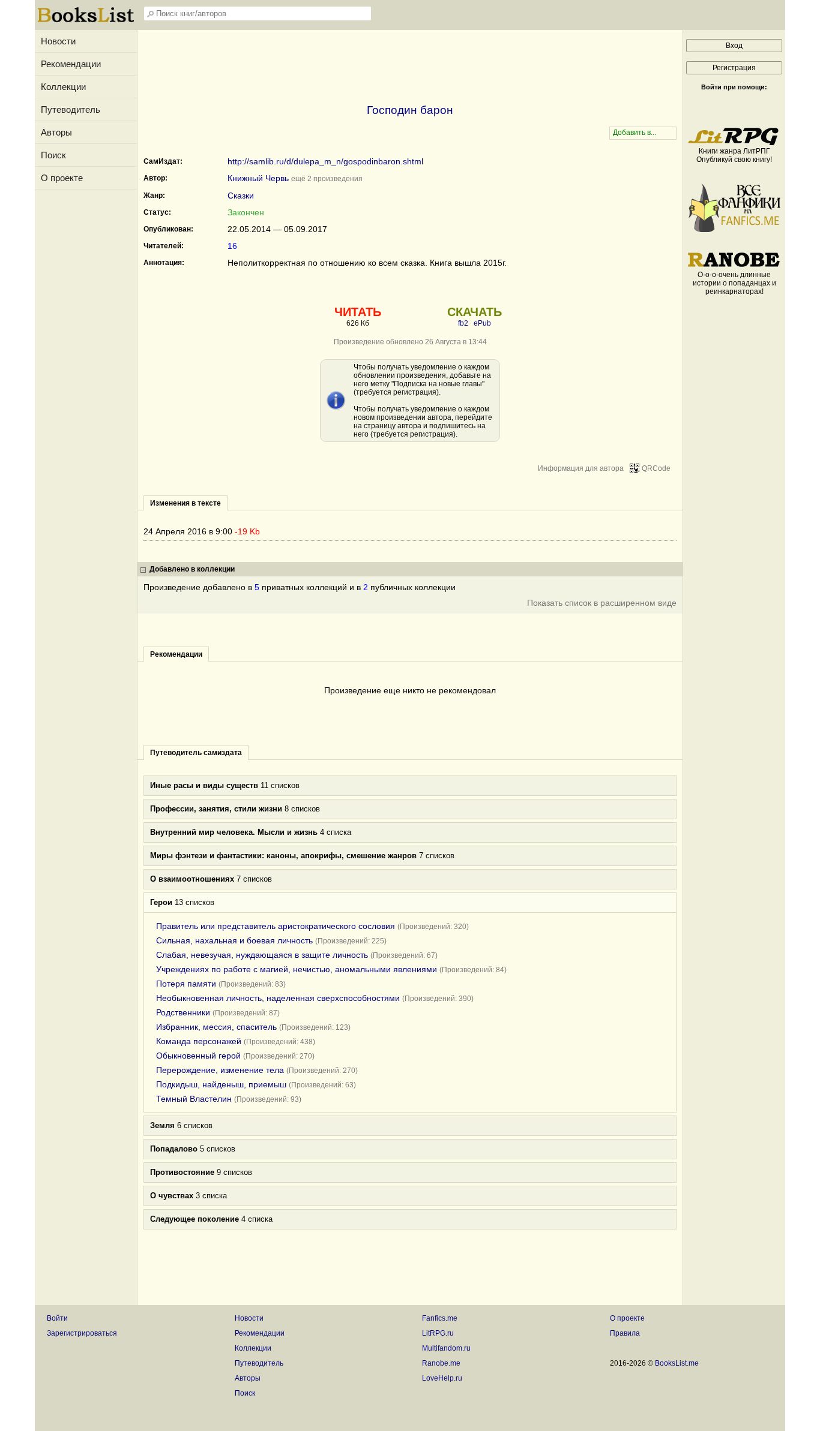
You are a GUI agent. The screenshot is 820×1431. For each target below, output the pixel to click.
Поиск (53, 155)
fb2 (463, 323)
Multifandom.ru (446, 1348)
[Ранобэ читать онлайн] (734, 266)
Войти (57, 1318)
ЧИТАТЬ (357, 311)
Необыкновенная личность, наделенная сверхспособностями (278, 998)
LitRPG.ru (438, 1333)
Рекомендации (71, 64)
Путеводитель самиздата (196, 752)
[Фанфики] (734, 230)
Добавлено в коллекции (192, 569)
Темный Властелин (194, 1099)
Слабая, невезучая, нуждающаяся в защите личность (262, 955)
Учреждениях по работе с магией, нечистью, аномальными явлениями (296, 969)
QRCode (656, 468)
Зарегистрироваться (82, 1333)
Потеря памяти (186, 983)
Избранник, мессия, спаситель (216, 1027)
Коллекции (63, 87)
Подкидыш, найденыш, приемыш (221, 1084)
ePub (482, 323)
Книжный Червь (258, 178)
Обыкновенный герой (198, 1055)
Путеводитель (70, 109)
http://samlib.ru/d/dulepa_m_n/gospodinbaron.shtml (325, 161)
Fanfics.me (439, 1318)
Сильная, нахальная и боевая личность (234, 940)
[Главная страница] (86, 21)
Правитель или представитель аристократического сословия (275, 926)
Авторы (56, 132)
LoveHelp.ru (442, 1378)
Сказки (241, 195)
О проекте (62, 178)
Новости (58, 41)
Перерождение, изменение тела (220, 1070)
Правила (625, 1333)
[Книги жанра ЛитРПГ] (734, 143)
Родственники (183, 1012)
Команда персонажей (198, 1041)
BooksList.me (677, 1363)
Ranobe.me (441, 1363)
